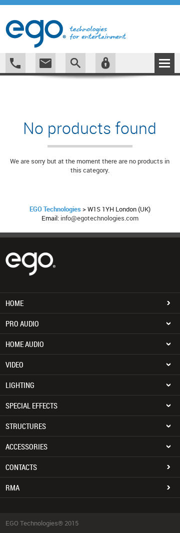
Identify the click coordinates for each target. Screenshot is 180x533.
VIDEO (15, 365)
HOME (15, 303)
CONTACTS (21, 467)
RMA (13, 487)
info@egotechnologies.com (99, 218)
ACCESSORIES (27, 447)
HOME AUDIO (25, 344)
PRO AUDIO (22, 323)
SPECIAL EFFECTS (32, 405)
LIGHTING (20, 385)
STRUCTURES (26, 426)
